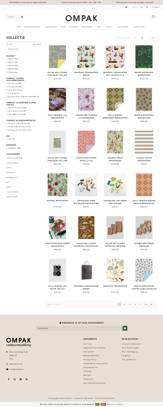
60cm (13, 69)
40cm (13, 62)
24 (146, 304)
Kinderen (14, 148)
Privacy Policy (90, 359)
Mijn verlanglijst (130, 352)
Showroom (88, 379)
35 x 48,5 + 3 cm (17, 114)
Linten (63, 27)
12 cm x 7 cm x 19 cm (19, 123)
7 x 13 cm (13, 93)
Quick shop (58, 72)
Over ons (87, 344)
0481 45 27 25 (15, 364)
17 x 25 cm (15, 87)
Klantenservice (90, 367)
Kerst (108, 27)
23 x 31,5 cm (15, 90)
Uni (11, 139)
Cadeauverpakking (32, 27)
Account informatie (131, 344)
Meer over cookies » (115, 404)
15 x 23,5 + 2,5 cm (17, 108)
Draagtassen (86, 27)
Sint (99, 27)
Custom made (122, 27)
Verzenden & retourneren (95, 363)
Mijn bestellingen (130, 348)
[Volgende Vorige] (151, 304)
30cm (13, 59)
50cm (13, 66)
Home (18, 27)
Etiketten (73, 27)
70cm (13, 72)
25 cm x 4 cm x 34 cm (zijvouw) (23, 97)
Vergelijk (126, 355)
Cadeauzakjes (51, 27)
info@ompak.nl (16, 369)
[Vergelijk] (142, 7)
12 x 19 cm (14, 83)
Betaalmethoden (91, 355)
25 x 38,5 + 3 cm (17, 111)
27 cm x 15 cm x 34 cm (19, 130)
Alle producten (129, 359)
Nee (103, 404)
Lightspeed (88, 398)
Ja (97, 404)
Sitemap (87, 371)
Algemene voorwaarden (94, 348)
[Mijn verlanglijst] (147, 7)
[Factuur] (81, 392)
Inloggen (155, 7)
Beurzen (87, 375)
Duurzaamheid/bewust (94, 383)
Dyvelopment (108, 398)
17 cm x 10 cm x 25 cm (19, 127)
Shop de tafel (139, 27)
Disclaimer (88, 352)
